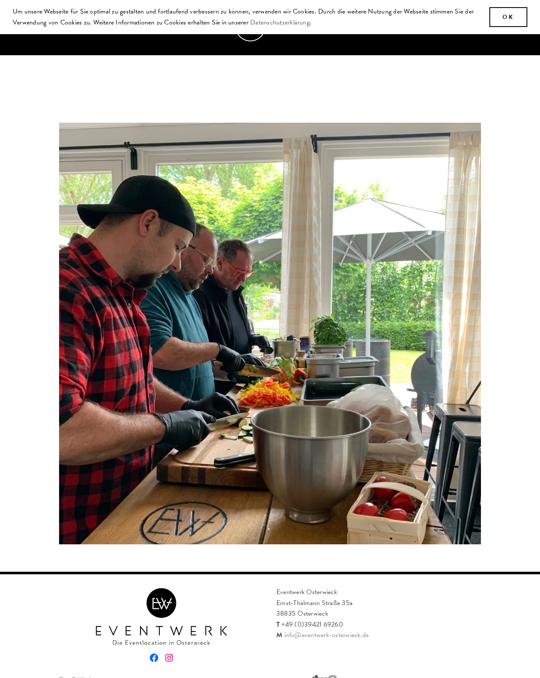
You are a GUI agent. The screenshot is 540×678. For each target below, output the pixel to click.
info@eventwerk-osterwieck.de (326, 635)
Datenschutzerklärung (280, 22)
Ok (508, 17)
